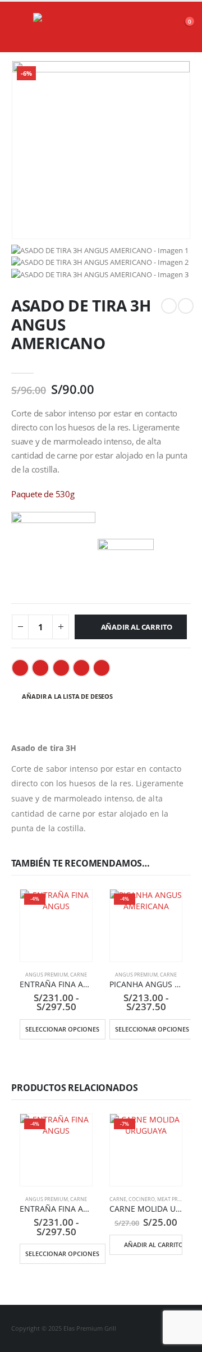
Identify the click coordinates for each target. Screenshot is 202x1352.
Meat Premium (176, 1199)
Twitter (40, 668)
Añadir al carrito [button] (153, 1244)
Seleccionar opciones (62, 1029)
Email (102, 668)
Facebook (20, 668)
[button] (20, 26)
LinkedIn (61, 668)
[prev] (169, 306)
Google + (81, 668)
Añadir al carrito (137, 627)
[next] (186, 306)
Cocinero (141, 1199)
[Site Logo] (61, 27)
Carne (78, 974)
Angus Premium (46, 974)
